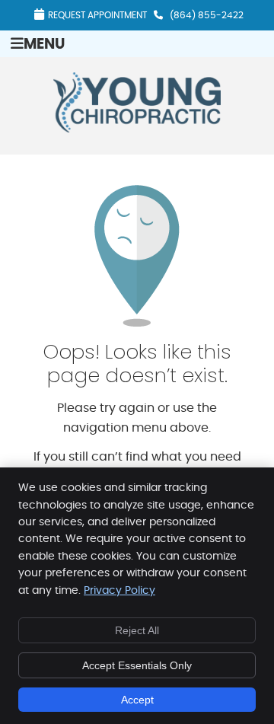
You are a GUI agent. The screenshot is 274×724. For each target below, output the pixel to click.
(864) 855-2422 (207, 15)
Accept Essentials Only (137, 665)
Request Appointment (97, 15)
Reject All (137, 630)
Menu (44, 44)
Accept (137, 700)
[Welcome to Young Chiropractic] (137, 129)
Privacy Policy (119, 590)
